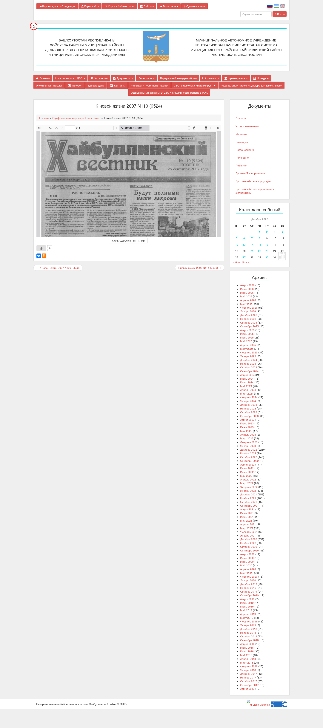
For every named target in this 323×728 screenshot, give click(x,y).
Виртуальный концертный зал (178, 78)
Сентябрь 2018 (249, 640)
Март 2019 (246, 617)
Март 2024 (246, 393)
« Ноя (236, 262)
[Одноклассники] (44, 256)
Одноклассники (195, 6)
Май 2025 (246, 341)
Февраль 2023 (249, 442)
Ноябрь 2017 (248, 677)
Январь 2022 (248, 490)
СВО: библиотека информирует (193, 85)
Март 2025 (246, 348)
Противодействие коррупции (253, 181)
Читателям (101, 78)
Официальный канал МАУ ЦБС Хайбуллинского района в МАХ (169, 92)
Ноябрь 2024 (248, 363)
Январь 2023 (248, 446)
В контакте (169, 6)
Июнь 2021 (247, 517)
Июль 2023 (247, 423)
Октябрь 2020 (248, 546)
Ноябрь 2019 (248, 588)
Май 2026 (246, 296)
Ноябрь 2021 (248, 498)
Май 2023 (246, 431)
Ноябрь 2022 (248, 453)
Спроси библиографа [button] (120, 6)
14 (251, 244)
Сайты (147, 6)
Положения (243, 157)
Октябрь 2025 (248, 322)
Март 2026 (246, 304)
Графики (241, 118)
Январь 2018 (248, 670)
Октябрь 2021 (248, 502)
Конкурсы (263, 78)
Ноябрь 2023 (248, 408)
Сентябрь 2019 (249, 595)
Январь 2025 (248, 356)
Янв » (245, 262)
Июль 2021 (247, 513)
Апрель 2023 (248, 434)
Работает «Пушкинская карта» (149, 85)
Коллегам (210, 78)
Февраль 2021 (249, 532)
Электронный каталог (49, 85)
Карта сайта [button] (91, 6)
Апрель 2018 (248, 659)
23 (266, 251)
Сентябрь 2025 (249, 326)
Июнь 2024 (247, 382)
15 (259, 244)
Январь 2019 (248, 625)
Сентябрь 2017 (249, 685)
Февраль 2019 (249, 621)
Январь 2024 (248, 401)
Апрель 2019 (248, 614)
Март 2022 (246, 483)
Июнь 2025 (247, 337)
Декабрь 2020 (248, 539)
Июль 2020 (247, 558)
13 (244, 244)
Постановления (245, 150)
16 (266, 244)
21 (251, 251)
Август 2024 (247, 375)
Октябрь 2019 (248, 591)
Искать (280, 14)
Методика (241, 134)
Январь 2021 (248, 535)
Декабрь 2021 (248, 494)
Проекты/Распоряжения (250, 173)
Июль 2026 (247, 289)
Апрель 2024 (248, 390)
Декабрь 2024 (248, 360)
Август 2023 (247, 419)
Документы (124, 78)
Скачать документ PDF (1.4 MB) (128, 240)
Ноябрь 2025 (248, 319)
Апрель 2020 (248, 569)
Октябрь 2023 (248, 412)
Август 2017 (247, 688)
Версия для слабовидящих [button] (58, 6)
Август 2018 (247, 644)
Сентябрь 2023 (249, 416)
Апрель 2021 (248, 524)
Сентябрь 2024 (249, 371)
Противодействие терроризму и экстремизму (255, 190)
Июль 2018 (247, 647)
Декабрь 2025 (248, 315)
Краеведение (237, 78)
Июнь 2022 (247, 472)
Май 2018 (246, 655)
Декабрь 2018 (248, 629)
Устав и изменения (247, 126)
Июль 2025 (247, 334)
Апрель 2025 (248, 345)
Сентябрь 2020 (249, 550)
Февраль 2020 (249, 576)
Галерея (77, 85)
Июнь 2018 (247, 651)
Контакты (119, 85)
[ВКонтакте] (38, 256)
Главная (45, 78)
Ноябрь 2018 (248, 632)
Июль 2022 (247, 468)
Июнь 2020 (247, 561)
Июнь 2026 (247, 292)
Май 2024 (246, 386)
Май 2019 (246, 610)
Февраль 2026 (249, 307)
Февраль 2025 (249, 352)
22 (259, 251)
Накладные (242, 142)
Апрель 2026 (248, 300)
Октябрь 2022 (248, 457)
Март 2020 (246, 573)
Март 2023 (246, 438)
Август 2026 (247, 285)
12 (236, 244)
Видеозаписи (147, 78)
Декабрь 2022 (248, 449)
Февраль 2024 (249, 397)
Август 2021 (247, 509)
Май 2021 (246, 520)
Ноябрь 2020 (248, 543)
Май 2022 (246, 475)
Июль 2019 (247, 603)
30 (266, 257)
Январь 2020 (248, 580)
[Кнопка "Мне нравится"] (41, 248)
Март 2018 (246, 662)
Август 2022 (247, 464)
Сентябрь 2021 (249, 505)
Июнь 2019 (247, 606)
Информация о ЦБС (70, 78)
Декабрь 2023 (248, 404)
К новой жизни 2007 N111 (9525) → (199, 268)
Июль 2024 (247, 378)
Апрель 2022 (248, 479)
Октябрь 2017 (248, 681)
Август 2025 (247, 330)
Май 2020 (246, 565)
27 (244, 257)
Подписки (241, 165)
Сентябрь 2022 (249, 461)
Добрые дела (96, 85)
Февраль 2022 (249, 487)
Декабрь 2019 (248, 584)
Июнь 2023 (247, 427)
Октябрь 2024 (248, 367)
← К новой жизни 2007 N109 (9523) (58, 268)
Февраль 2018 (249, 666)
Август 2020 (247, 554)
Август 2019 (247, 599)
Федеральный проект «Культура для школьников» (251, 85)
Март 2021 (246, 528)
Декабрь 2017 (248, 674)
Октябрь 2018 (248, 636)
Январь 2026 (248, 311)
